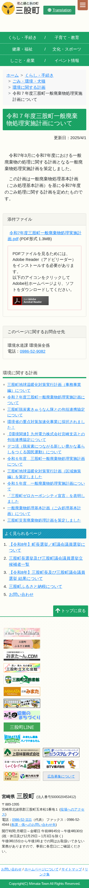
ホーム (12, 75)
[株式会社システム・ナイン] (61, 752)
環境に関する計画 (29, 87)
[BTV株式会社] (61, 764)
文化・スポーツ (66, 49)
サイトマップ (71, 869)
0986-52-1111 (22, 820)
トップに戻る (73, 610)
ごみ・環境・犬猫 (29, 81)
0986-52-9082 (32, 351)
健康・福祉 (22, 49)
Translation (61, 10)
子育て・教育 (67, 37)
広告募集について (61, 776)
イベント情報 (67, 60)
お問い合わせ (21, 594)
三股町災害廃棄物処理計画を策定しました (44, 520)
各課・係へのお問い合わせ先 (33, 825)
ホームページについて (41, 869)
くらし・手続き (22, 37)
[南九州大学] (22, 776)
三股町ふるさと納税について (35, 586)
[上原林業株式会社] (22, 752)
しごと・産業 (22, 60)
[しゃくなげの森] (22, 764)
